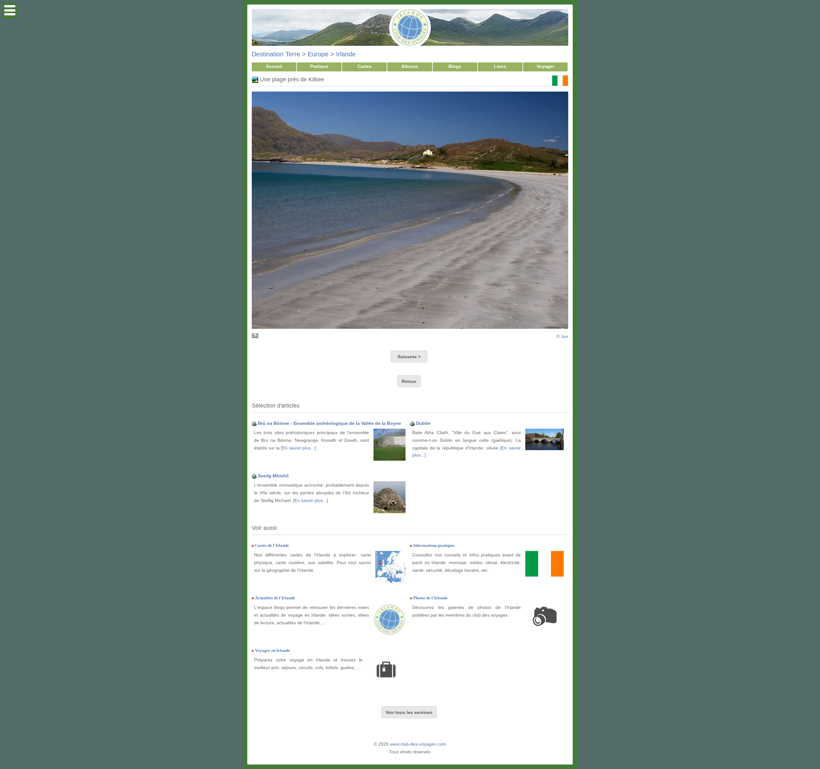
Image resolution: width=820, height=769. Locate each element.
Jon (564, 336)
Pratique (319, 66)
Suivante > (409, 356)
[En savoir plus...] (298, 447)
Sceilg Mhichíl (273, 475)
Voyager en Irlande (272, 650)
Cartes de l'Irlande (272, 545)
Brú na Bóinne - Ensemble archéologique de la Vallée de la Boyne (329, 423)
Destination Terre (276, 54)
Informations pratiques (434, 545)
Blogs (454, 66)
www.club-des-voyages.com (418, 744)
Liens (500, 66)
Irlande (346, 54)
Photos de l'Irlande (430, 597)
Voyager (545, 66)
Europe (318, 54)
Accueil (274, 66)
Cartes (364, 66)
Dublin (423, 423)
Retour (409, 381)
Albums (409, 66)
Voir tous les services (409, 712)
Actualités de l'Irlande (275, 597)
